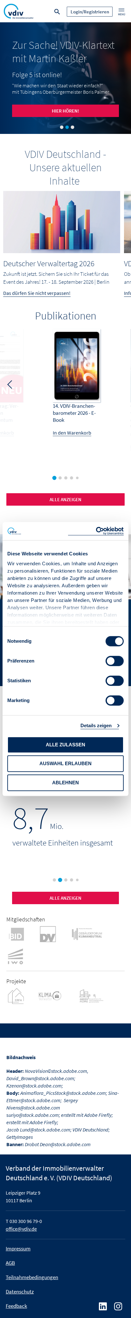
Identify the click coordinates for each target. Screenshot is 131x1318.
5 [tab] (78, 479)
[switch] (115, 661)
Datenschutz (20, 1291)
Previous (9, 383)
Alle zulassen (65, 744)
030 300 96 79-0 (26, 1221)
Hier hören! (65, 111)
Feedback (16, 1305)
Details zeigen (96, 725)
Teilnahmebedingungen (32, 1277)
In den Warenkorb (72, 432)
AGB (10, 1262)
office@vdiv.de (21, 1229)
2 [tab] (66, 127)
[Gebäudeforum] (92, 934)
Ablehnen (65, 782)
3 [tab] (72, 127)
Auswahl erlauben (65, 763)
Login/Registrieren (90, 12)
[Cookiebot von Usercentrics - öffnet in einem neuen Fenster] (96, 531)
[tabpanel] (65, 78)
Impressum (18, 1248)
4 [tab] (73, 479)
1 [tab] (61, 127)
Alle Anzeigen (65, 499)
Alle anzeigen (65, 898)
